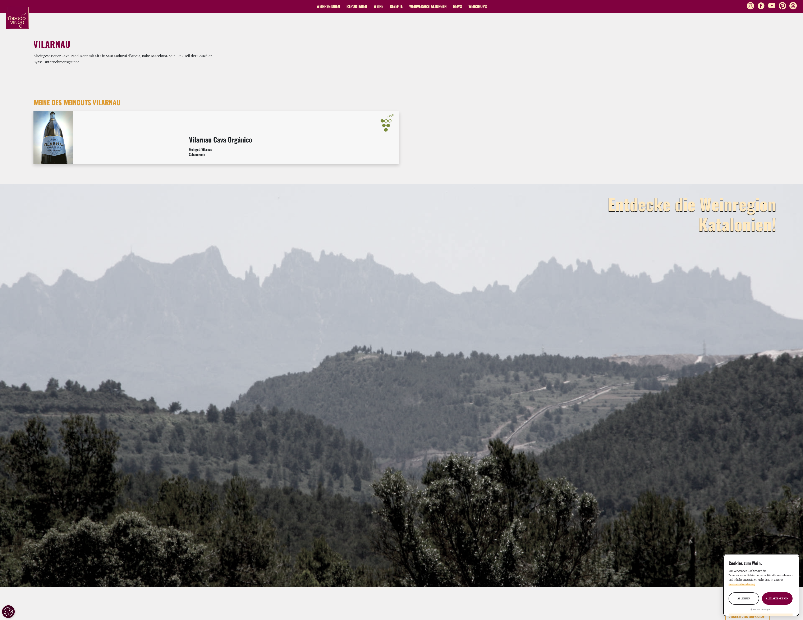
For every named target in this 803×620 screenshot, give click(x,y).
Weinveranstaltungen (427, 6)
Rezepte (396, 6)
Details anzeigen (762, 609)
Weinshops (477, 6)
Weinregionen (328, 6)
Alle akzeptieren (777, 598)
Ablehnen (744, 598)
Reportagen (357, 6)
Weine (378, 6)
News (457, 6)
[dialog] (761, 585)
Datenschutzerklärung (742, 584)
